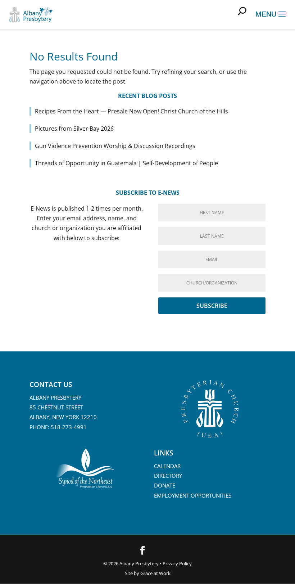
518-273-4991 (69, 427)
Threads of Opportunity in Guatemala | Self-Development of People (126, 163)
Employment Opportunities (192, 495)
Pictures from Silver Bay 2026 (74, 128)
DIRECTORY (168, 475)
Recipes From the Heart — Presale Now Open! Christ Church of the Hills (131, 111)
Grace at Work (155, 573)
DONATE (164, 485)
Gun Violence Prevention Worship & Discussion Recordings (115, 146)
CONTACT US (51, 384)
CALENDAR (167, 466)
